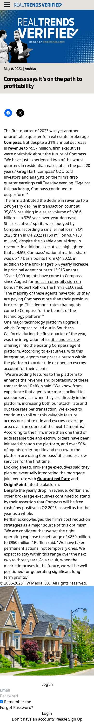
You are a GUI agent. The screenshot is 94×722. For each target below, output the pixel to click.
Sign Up (75, 719)
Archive (30, 69)
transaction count (58, 206)
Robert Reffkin (32, 287)
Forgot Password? (16, 707)
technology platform (22, 316)
